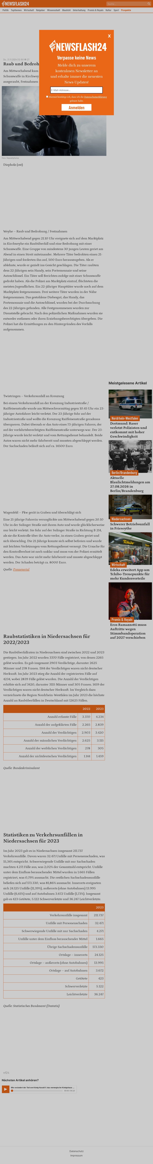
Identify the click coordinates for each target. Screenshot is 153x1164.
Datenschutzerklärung (95, 97)
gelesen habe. (76, 100)
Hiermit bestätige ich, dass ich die (66, 97)
